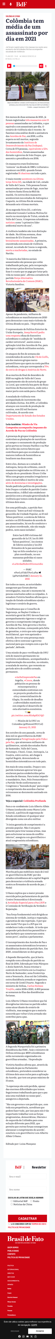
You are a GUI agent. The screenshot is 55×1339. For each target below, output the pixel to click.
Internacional (13, 1269)
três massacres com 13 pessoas (27, 121)
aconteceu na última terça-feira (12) (25, 180)
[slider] (25, 66)
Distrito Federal (12, 1297)
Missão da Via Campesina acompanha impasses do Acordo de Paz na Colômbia (26, 427)
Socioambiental (13, 1281)
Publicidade (13, 1251)
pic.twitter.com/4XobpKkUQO (27, 715)
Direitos (10, 1273)
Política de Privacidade (18, 1257)
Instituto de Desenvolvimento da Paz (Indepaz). (24, 144)
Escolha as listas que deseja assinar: (26, 1198)
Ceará (9, 1293)
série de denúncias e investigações (24, 482)
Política (10, 1265)
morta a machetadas (16, 250)
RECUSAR (15, 1331)
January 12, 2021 (33, 577)
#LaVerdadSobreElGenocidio (27, 563)
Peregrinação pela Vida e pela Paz (27, 740)
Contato (11, 1254)
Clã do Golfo (41, 356)
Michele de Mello (13, 59)
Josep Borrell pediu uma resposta (25, 333)
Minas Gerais (11, 1302)
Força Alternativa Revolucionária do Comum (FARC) (24, 279)
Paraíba (10, 1306)
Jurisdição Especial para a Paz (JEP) (26, 902)
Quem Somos (12, 1247)
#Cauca (28, 680)
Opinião (10, 1284)
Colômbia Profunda (34, 800)
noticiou (10, 222)
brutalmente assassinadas (20, 240)
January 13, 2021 (27, 727)
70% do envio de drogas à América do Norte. (27, 368)
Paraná (9, 1310)
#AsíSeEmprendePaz (26, 677)
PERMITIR (40, 1331)
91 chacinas (24, 173)
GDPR (34, 1325)
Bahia (9, 1288)
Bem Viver (11, 1277)
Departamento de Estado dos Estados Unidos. (25, 417)
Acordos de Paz (18, 136)
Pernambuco (11, 1315)
